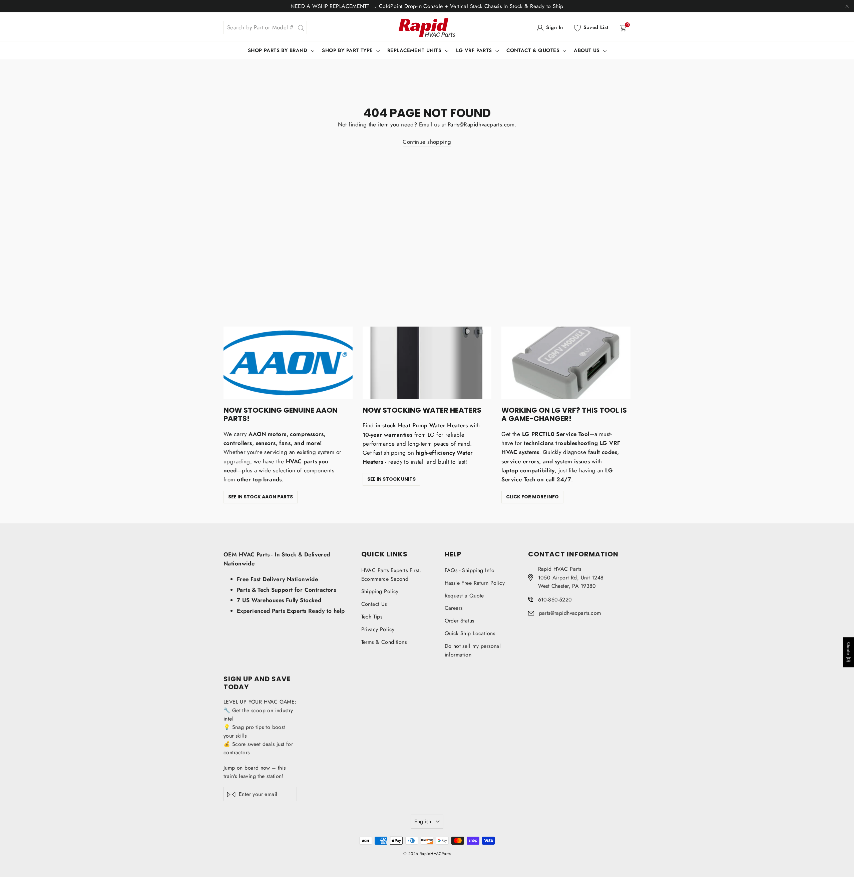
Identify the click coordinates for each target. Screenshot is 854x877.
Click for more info (532, 496)
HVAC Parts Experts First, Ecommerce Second (391, 574)
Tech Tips (372, 616)
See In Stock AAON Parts (260, 496)
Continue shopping (427, 142)
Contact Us (374, 604)
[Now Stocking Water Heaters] (427, 363)
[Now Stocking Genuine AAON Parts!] (288, 363)
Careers (454, 608)
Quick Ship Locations (470, 633)
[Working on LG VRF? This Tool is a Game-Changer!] (565, 363)
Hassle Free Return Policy (475, 583)
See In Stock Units (391, 479)
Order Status (459, 620)
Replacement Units (415, 50)
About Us (587, 50)
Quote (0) (848, 652)
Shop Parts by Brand (279, 50)
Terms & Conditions (384, 642)
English (422, 821)
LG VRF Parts (475, 50)
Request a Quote (464, 595)
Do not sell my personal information (473, 650)
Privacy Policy (378, 629)
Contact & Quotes (533, 50)
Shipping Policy (380, 591)
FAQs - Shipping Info (470, 570)
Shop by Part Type (348, 50)
